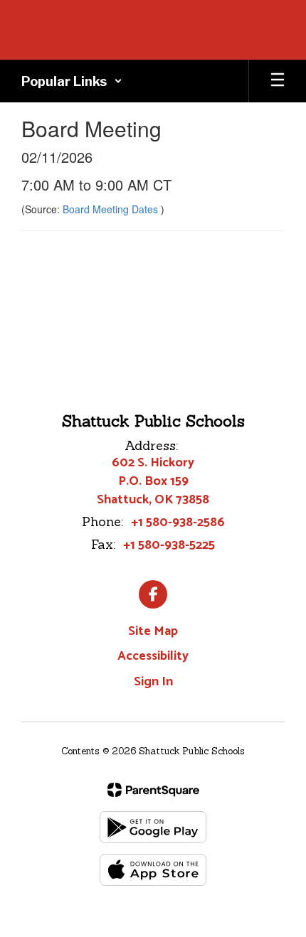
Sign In (153, 681)
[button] (72, 81)
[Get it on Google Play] (153, 827)
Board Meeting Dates (112, 209)
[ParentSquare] (153, 790)
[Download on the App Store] (153, 870)
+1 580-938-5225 (169, 545)
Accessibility (153, 656)
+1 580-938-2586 (178, 522)
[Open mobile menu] (277, 81)
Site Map (153, 631)
